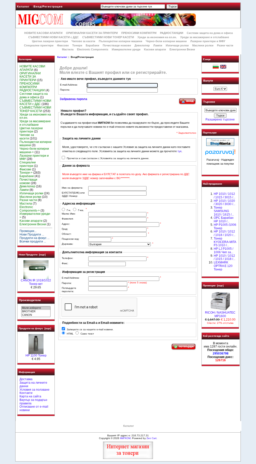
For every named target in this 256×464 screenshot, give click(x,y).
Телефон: (67, 258)
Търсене (209, 102)
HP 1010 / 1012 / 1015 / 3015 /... (224, 195)
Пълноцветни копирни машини (120, 41)
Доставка (26, 379)
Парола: (65, 89)
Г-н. (69, 210)
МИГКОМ (125, 438)
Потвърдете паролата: (69, 290)
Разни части (225, 45)
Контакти (26, 393)
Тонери (77, 45)
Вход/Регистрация (48, 6)
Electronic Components (92, 49)
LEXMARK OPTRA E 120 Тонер (223, 266)
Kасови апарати (155, 49)
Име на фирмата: (72, 187)
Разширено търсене (220, 119)
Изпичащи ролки (177, 45)
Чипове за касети (83, 41)
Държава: (67, 243)
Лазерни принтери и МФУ (207, 41)
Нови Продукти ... (32, 234)
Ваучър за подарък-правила (34, 401)
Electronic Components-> (30, 208)
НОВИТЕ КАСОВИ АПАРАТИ (43, 32)
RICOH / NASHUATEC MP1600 (220, 314)
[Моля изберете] (36, 308)
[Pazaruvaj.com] (220, 153)
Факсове (63, 45)
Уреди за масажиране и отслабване (204, 37)
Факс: (65, 263)
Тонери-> (26, 172)
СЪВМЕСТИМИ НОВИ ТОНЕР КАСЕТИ (108, 37)
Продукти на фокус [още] (35, 328)
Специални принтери (39, 45)
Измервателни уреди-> (35, 215)
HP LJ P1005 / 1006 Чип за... (223, 250)
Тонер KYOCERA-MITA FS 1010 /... (225, 242)
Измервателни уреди (126, 49)
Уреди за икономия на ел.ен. (157, 37)
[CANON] (36, 315)
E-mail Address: (69, 84)
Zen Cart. (151, 438)
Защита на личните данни (33, 384)
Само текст (87, 333)
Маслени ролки (203, 45)
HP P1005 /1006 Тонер (225, 226)
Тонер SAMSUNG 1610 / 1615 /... (224, 211)
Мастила (68, 49)
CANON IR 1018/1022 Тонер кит (36, 282)
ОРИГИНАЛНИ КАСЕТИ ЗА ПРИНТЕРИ (92, 32)
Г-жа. (81, 210)
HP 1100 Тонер (36, 355)
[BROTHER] (36, 311)
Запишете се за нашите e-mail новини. (90, 329)
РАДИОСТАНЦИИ (171, 32)
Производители (30, 300)
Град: (65, 229)
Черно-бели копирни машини (166, 41)
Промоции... (28, 231)
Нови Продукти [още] (32, 254)
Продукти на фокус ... (35, 238)
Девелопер (142, 45)
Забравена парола (73, 99)
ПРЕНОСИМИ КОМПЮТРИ (138, 32)
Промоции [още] (213, 285)
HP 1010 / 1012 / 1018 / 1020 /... (224, 233)
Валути (208, 80)
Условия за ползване (35, 389)
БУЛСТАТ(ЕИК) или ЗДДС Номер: (73, 194)
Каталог (23, 6)
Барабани (92, 45)
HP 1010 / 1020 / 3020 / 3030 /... (224, 202)
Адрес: (66, 224)
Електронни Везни (182, 49)
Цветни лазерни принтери (50, 41)
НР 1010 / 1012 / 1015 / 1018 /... (224, 257)
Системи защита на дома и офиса (210, 32)
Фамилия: (68, 218)
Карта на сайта (30, 396)
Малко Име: (69, 213)
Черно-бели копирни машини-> (34, 150)
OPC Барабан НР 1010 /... (224, 219)
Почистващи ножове (117, 45)
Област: (67, 233)
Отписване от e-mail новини (34, 408)
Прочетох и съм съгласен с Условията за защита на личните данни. (108, 158)
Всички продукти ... (33, 241)
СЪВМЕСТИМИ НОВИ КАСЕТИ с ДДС (53, 37)
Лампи (157, 45)
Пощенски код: (70, 238)
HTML (70, 333)
